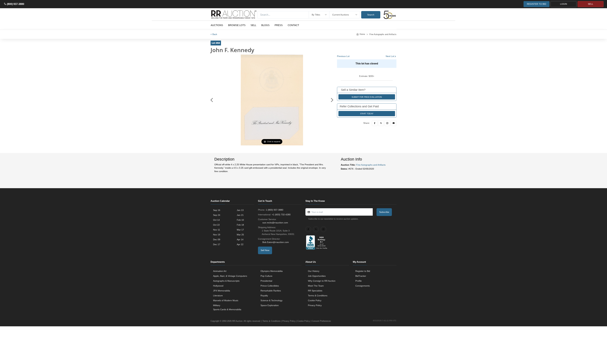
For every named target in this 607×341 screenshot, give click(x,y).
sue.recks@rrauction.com (275, 222)
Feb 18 (240, 225)
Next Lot (390, 56)
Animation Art (219, 271)
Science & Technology (271, 300)
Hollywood (218, 285)
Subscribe (384, 212)
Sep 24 (216, 215)
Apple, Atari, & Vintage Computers (230, 276)
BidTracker (360, 276)
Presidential (266, 281)
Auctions (217, 25)
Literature (218, 295)
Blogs (265, 25)
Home (362, 34)
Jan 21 (240, 215)
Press (279, 25)
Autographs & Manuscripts (226, 281)
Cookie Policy (314, 300)
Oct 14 (216, 220)
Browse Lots (236, 25)
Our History (313, 271)
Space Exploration (270, 305)
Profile (358, 281)
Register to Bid (362, 271)
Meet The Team (316, 285)
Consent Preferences (321, 321)
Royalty (264, 295)
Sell (253, 25)
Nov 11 (216, 229)
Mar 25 (240, 234)
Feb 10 (240, 220)
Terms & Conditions (317, 295)
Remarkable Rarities (271, 290)
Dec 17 (216, 244)
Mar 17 (240, 229)
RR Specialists (315, 290)
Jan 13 (240, 210)
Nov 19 (216, 234)
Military (216, 305)
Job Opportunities (317, 276)
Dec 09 (216, 239)
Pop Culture (266, 276)
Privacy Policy (315, 305)
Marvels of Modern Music (225, 300)
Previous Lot (343, 56)
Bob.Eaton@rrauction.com (275, 242)
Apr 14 (240, 239)
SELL (590, 4)
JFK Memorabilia (221, 290)
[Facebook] (374, 123)
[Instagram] (387, 123)
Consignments (362, 285)
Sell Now (265, 250)
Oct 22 (216, 225)
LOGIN (563, 4)
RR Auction (237, 321)
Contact (293, 25)
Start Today (366, 114)
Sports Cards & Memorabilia (227, 309)
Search (370, 14)
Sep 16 (216, 210)
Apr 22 (240, 244)
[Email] (393, 123)
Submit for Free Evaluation (367, 97)
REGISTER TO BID (536, 4)
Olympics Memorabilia (272, 271)
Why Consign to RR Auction (321, 281)
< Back (214, 34)
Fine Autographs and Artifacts (382, 34)
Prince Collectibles (270, 285)
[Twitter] (381, 123)
